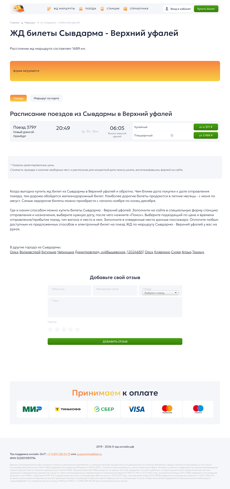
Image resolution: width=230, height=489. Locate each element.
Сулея (176, 252)
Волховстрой (30, 252)
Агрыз (186, 252)
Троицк (198, 252)
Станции (113, 8)
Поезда (90, 8)
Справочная (139, 8)
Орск (149, 252)
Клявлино (162, 252)
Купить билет (206, 8)
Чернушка (65, 252)
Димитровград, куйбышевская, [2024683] (109, 252)
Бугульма (48, 252)
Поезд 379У (24, 127)
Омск (14, 252)
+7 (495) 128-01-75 (58, 454)
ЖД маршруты (64, 8)
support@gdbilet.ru (89, 454)
